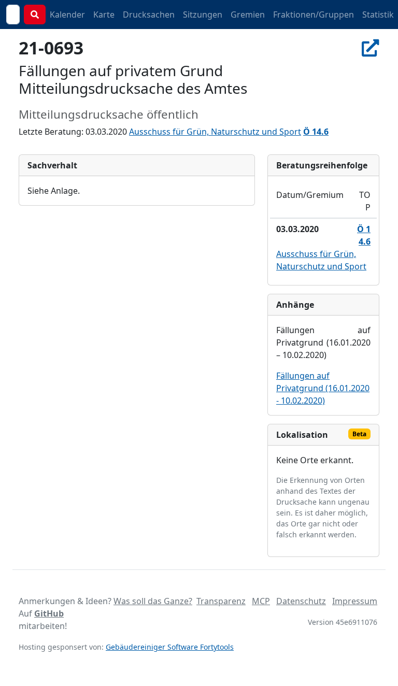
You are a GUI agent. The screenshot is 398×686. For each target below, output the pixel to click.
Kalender (67, 14)
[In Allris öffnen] (370, 48)
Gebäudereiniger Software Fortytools (170, 647)
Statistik (378, 14)
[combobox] (13, 14)
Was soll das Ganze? (152, 601)
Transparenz (221, 601)
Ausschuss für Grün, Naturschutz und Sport (215, 131)
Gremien (248, 14)
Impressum (354, 601)
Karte (104, 14)
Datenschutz (301, 601)
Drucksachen (149, 14)
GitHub (49, 613)
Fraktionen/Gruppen (313, 14)
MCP (261, 601)
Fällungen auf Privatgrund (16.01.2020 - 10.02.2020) (322, 388)
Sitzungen (202, 14)
